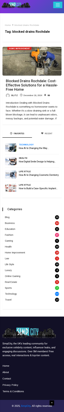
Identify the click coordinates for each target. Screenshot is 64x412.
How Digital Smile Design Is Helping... (37, 161)
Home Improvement (19, 48)
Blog (7, 217)
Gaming (9, 240)
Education (10, 229)
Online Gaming (12, 276)
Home (8, 25)
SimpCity (26, 405)
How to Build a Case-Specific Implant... (38, 188)
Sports (8, 288)
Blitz (14, 95)
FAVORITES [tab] (18, 133)
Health (23, 158)
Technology (26, 145)
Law (7, 258)
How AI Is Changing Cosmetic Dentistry (39, 175)
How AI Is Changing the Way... (34, 148)
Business (10, 223)
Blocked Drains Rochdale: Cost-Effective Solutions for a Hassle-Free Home (32, 85)
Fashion (9, 235)
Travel (8, 299)
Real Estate (11, 282)
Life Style (25, 171)
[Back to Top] (52, 403)
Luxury (8, 270)
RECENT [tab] (48, 133)
